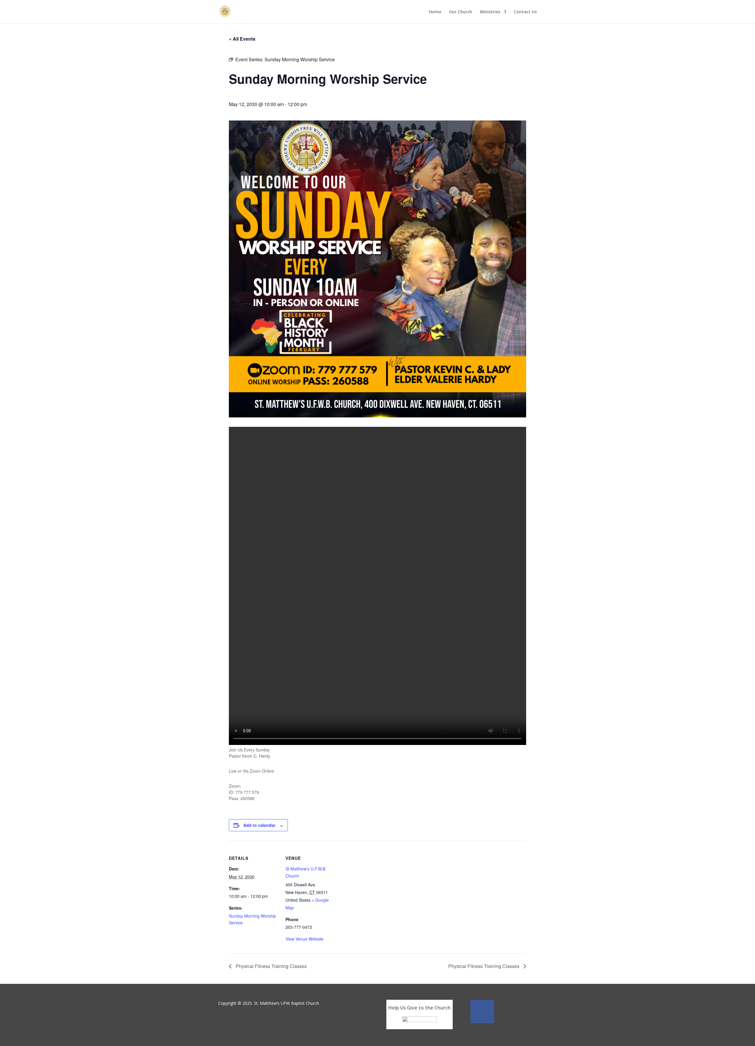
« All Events (242, 38)
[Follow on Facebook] (482, 1011)
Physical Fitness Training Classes (270, 966)
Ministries (490, 12)
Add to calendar (259, 825)
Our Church (460, 12)
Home (435, 12)
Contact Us (525, 12)
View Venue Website (304, 939)
